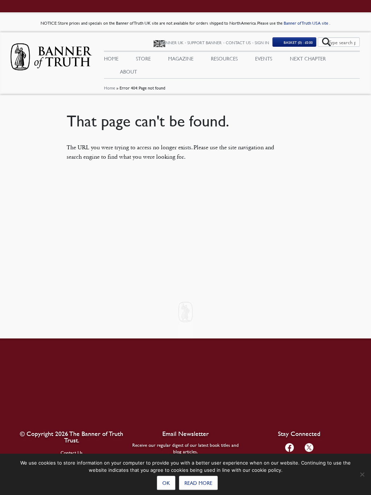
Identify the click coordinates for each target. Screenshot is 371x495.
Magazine (180, 58)
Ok (166, 482)
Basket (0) (298, 42)
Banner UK (172, 42)
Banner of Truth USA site (306, 23)
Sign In (262, 42)
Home (109, 88)
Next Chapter (308, 58)
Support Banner (204, 42)
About (128, 71)
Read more (198, 482)
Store (143, 58)
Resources (224, 58)
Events (263, 58)
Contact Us (238, 42)
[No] (362, 474)
